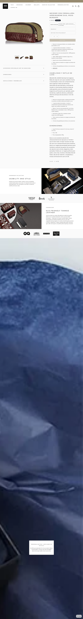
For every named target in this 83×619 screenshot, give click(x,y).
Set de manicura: (54, 24)
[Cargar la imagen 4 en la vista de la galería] (32, 58)
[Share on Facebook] (54, 161)
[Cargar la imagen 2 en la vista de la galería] (22, 58)
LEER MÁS (55, 68)
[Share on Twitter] (56, 161)
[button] (12, 5)
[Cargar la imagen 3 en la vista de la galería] (27, 58)
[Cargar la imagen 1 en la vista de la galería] (17, 58)
